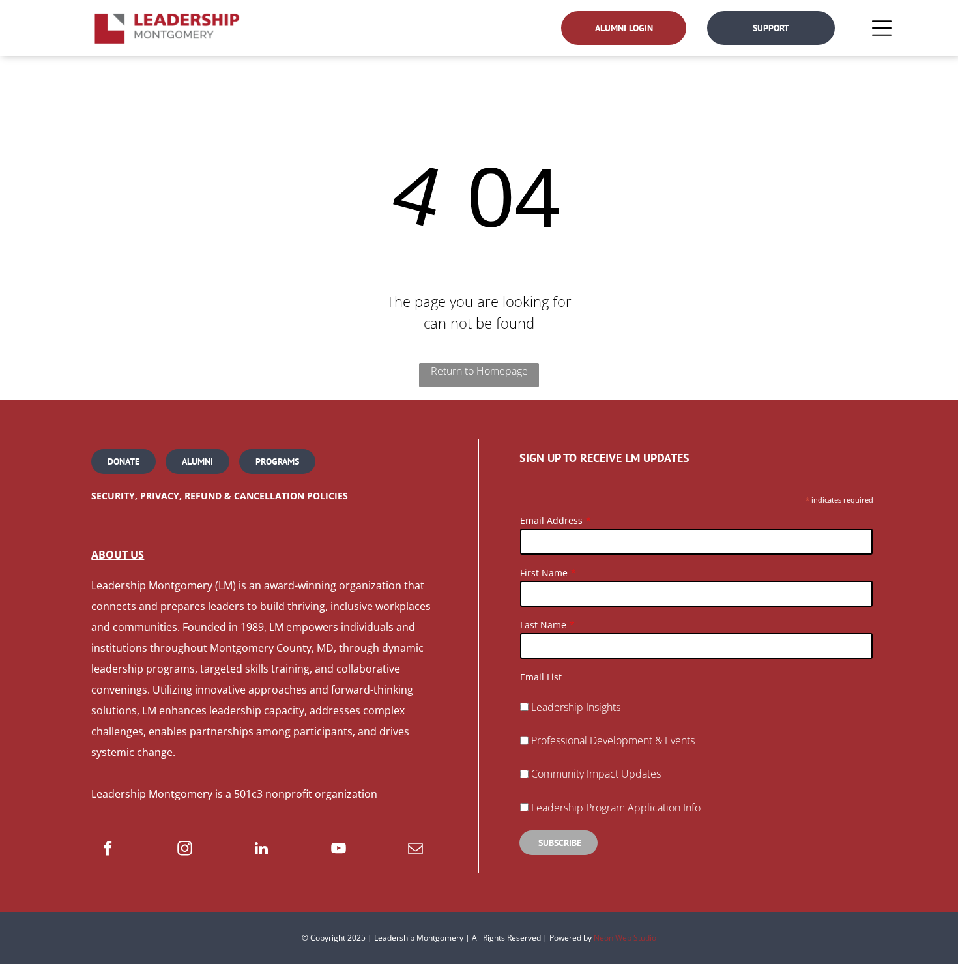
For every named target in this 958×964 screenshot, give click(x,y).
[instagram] (184, 850)
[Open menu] (882, 28)
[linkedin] (261, 850)
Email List (541, 677)
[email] (415, 850)
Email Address (551, 520)
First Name (544, 572)
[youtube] (338, 850)
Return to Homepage (479, 371)
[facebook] (107, 850)
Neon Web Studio (625, 937)
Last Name (543, 625)
